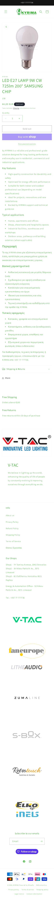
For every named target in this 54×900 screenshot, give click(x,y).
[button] (6, 12)
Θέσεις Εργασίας (14, 547)
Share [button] (7, 378)
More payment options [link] (27, 144)
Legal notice (19, 894)
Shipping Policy (13, 535)
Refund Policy (12, 528)
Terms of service (28, 890)
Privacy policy (13, 890)
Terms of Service (13, 541)
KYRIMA (16, 885)
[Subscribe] (41, 841)
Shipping (16, 108)
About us (10, 515)
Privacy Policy (12, 522)
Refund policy (41, 885)
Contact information (34, 894)
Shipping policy (42, 890)
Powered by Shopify (26, 885)
